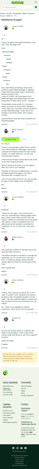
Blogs (23, 391)
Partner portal (8, 411)
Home (2, 13)
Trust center (19, 461)
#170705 (4, 192)
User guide (6, 415)
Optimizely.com (8, 386)
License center (8, 394)
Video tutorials (8, 418)
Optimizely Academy (10, 422)
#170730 (4, 313)
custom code (6, 335)
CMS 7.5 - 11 (11, 16)
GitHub (5, 420)
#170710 (4, 232)
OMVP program (26, 386)
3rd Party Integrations (19, 465)
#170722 (4, 275)
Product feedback (27, 395)
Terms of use (19, 459)
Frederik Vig (16, 318)
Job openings (7, 392)
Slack (23, 393)
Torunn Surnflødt (17, 26)
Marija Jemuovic (17, 129)
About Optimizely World (19, 455)
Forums (9, 13)
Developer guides (9, 413)
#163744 (4, 124)
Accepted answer (10, 139)
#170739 (4, 348)
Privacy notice (19, 457)
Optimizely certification (7, 389)
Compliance (19, 463)
